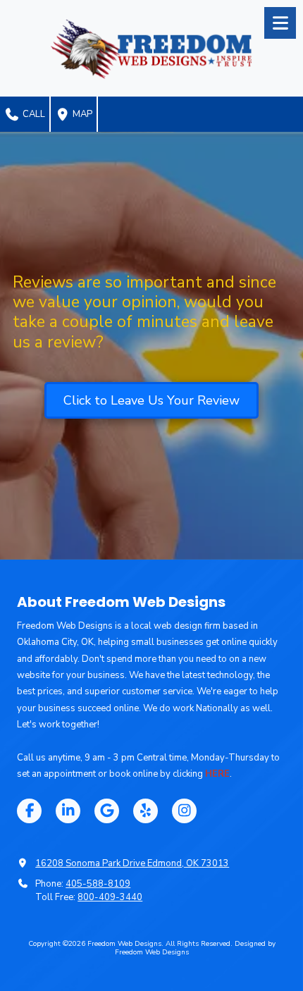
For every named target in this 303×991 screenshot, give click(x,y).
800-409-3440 (110, 897)
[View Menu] (280, 23)
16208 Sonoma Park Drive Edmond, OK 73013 (132, 863)
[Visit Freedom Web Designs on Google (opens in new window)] (106, 811)
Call (32, 114)
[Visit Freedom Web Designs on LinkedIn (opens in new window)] (68, 811)
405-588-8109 (98, 884)
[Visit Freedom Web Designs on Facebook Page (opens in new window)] (29, 811)
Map (81, 114)
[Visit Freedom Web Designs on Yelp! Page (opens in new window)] (145, 811)
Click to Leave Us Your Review (151, 400)
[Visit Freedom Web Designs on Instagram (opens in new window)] (184, 811)
